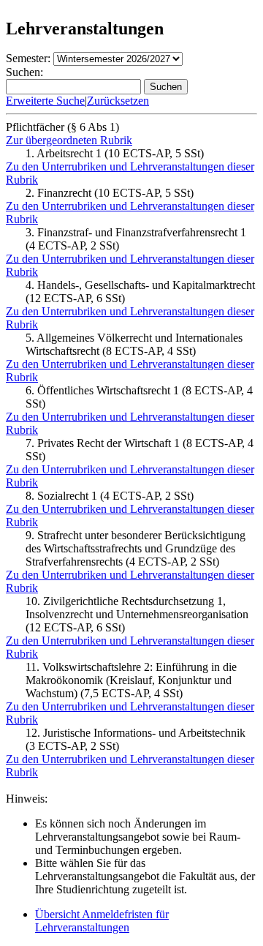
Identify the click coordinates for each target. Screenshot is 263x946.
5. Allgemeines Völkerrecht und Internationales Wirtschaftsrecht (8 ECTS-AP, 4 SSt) (134, 344)
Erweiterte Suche (45, 100)
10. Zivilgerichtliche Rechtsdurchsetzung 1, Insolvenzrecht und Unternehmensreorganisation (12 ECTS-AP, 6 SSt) (137, 614)
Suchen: (24, 72)
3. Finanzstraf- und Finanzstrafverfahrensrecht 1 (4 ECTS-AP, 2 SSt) (136, 239)
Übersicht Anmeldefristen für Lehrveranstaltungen (102, 921)
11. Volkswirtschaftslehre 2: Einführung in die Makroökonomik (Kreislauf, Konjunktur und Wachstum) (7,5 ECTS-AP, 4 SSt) (131, 680)
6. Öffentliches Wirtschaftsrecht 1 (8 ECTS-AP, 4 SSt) (139, 397)
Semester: (28, 58)
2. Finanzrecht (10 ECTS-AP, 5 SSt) (110, 193)
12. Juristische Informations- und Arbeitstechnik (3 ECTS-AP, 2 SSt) (135, 739)
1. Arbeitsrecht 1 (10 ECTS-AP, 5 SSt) (115, 153)
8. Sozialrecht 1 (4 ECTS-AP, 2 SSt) (110, 495)
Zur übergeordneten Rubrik (69, 140)
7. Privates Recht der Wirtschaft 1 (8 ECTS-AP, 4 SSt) (140, 449)
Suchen (166, 86)
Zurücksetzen (118, 100)
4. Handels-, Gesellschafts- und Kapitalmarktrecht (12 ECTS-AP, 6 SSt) (140, 291)
